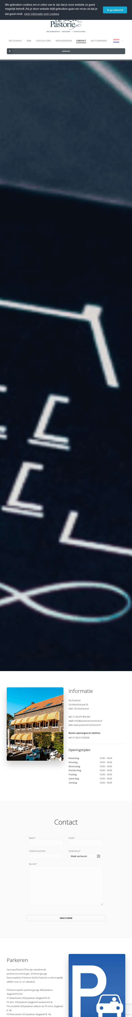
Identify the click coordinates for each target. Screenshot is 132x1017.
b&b (29, 40)
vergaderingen (64, 40)
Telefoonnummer (37, 851)
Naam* (32, 838)
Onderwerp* (74, 851)
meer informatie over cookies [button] (41, 14)
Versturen (66, 918)
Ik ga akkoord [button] (115, 10)
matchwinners (99, 40)
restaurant (15, 40)
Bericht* (33, 864)
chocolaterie (43, 40)
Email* (72, 838)
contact (81, 40)
